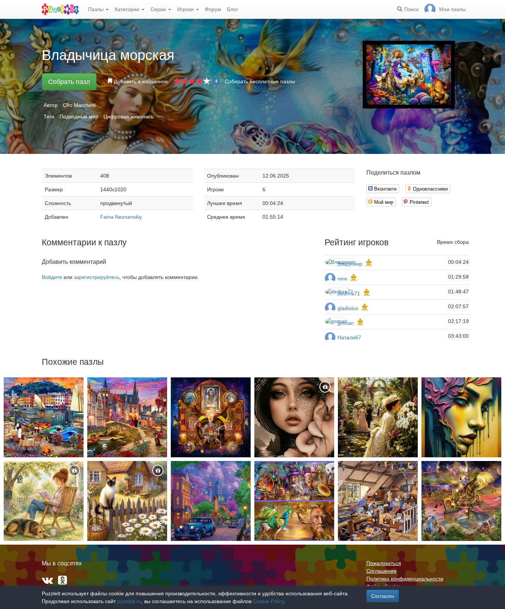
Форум (213, 9)
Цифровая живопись (128, 117)
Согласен (382, 596)
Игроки (186, 9)
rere (342, 279)
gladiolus (348, 308)
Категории (128, 9)
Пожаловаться (383, 563)
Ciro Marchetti (79, 105)
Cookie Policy (268, 601)
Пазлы (96, 9)
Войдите (52, 277)
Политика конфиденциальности (404, 579)
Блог (232, 9)
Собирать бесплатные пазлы (260, 81)
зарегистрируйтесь (96, 277)
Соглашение (381, 571)
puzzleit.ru (129, 601)
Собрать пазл (69, 81)
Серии (158, 9)
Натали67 (349, 337)
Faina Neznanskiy (121, 217)
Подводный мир (79, 117)
